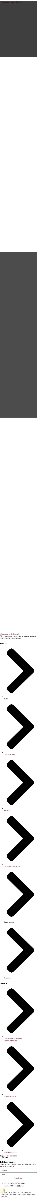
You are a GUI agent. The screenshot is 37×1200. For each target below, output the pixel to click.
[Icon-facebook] (1, 1158)
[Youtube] (7, 1158)
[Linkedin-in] (5, 1158)
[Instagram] (3, 1158)
